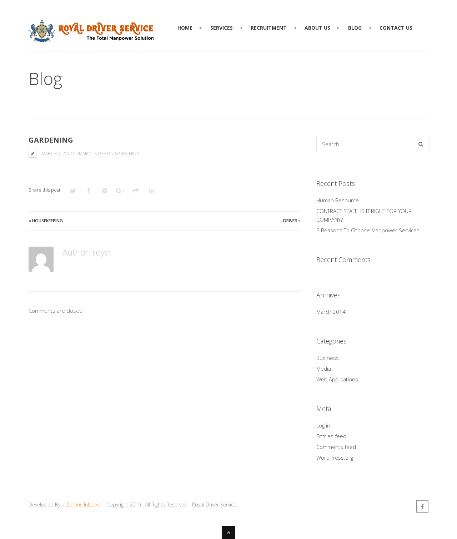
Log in (323, 425)
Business (327, 357)
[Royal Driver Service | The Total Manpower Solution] (91, 37)
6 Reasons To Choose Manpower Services (368, 230)
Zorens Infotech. (85, 504)
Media (323, 368)
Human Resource (337, 200)
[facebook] (422, 506)
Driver (290, 221)
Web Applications (337, 379)
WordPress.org (334, 457)
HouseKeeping (47, 221)
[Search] (420, 144)
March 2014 (331, 311)
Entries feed (331, 436)
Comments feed (336, 446)
